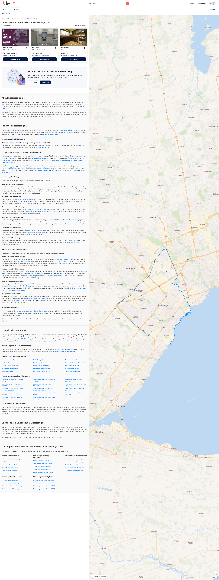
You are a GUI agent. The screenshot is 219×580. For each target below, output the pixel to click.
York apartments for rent (72, 368)
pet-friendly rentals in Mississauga (65, 259)
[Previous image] (4, 37)
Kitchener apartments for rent (41, 371)
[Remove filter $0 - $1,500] (9, 13)
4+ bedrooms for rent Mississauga (43, 472)
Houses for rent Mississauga (10, 467)
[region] (154, 297)
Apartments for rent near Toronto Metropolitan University (42, 389)
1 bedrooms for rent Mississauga (42, 463)
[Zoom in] (216, 572)
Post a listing (202, 3)
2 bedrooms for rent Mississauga (42, 466)
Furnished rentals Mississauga (73, 459)
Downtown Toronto (8, 158)
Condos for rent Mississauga (10, 462)
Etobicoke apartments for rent (73, 360)
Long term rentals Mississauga (10, 480)
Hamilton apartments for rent (10, 371)
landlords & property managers (70, 130)
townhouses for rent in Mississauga (38, 211)
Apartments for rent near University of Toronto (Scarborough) (12, 389)
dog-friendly (18, 261)
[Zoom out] (216, 574)
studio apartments (48, 168)
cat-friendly (29, 261)
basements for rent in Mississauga (68, 220)
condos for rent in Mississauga (36, 230)
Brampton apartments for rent (10, 365)
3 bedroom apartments (33, 168)
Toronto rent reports (42, 147)
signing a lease (17, 132)
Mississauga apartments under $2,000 (44, 486)
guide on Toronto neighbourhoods (64, 351)
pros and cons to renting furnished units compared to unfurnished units (43, 276)
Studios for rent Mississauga (41, 460)
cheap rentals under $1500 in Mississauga (33, 311)
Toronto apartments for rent (9, 360)
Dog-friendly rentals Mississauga (74, 467)
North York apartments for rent (42, 360)
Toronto (25, 337)
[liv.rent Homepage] (6, 3)
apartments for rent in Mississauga (72, 189)
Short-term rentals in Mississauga (20, 286)
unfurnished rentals (57, 170)
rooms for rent (15, 300)
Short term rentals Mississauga (10, 483)
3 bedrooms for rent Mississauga (42, 469)
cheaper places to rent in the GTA (12, 339)
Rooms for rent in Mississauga (68, 240)
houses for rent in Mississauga (25, 199)
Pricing (192, 3)
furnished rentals (42, 170)
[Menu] (212, 3)
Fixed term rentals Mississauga (10, 489)
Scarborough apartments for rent (11, 362)
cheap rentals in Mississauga (38, 158)
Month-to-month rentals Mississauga (12, 486)
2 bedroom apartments (17, 168)
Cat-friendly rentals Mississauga (74, 470)
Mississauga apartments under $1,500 (44, 483)
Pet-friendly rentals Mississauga (74, 465)
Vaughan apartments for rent (41, 362)
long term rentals (72, 170)
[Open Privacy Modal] (14, 3)
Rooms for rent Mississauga (10, 470)
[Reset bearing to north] (216, 577)
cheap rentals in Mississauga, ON (34, 298)
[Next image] (26, 37)
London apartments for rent (72, 371)
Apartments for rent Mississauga (11, 459)
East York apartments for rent (41, 368)
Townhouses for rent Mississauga (11, 465)
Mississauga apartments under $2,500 (44, 489)
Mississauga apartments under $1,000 (44, 480)
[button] (13, 44)
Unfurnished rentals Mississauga (74, 462)
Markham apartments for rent (10, 368)
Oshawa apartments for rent (41, 365)
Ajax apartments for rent (72, 365)
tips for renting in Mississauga (49, 134)
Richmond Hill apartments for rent (74, 362)
